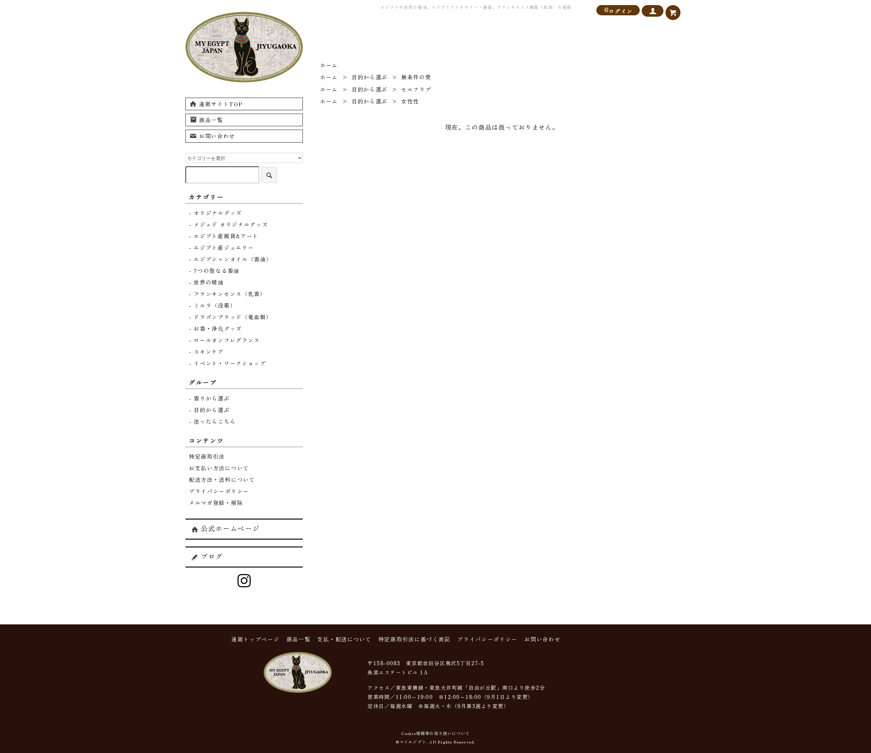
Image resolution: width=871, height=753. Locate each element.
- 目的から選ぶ (209, 410)
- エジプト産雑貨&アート (224, 236)
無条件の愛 (416, 77)
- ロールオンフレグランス (224, 340)
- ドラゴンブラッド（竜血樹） (230, 317)
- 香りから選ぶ (209, 398)
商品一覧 (211, 120)
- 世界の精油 (206, 282)
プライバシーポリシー (219, 491)
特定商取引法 (207, 456)
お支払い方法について (219, 468)
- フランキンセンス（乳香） (227, 294)
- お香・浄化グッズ (215, 328)
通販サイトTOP (221, 104)
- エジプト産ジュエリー (221, 247)
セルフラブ (416, 89)
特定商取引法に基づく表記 (414, 639)
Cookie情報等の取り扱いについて (435, 733)
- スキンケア (206, 351)
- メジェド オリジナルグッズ (228, 224)
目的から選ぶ (369, 77)
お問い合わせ (217, 136)
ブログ (212, 556)
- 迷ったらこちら (212, 421)
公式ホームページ (230, 528)
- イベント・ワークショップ (227, 363)
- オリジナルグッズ (215, 213)
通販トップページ (255, 639)
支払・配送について (344, 639)
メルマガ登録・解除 (216, 502)
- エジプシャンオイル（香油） (230, 259)
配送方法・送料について (222, 479)
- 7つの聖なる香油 (214, 270)
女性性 (410, 101)
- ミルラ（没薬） (212, 305)
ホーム (329, 65)
